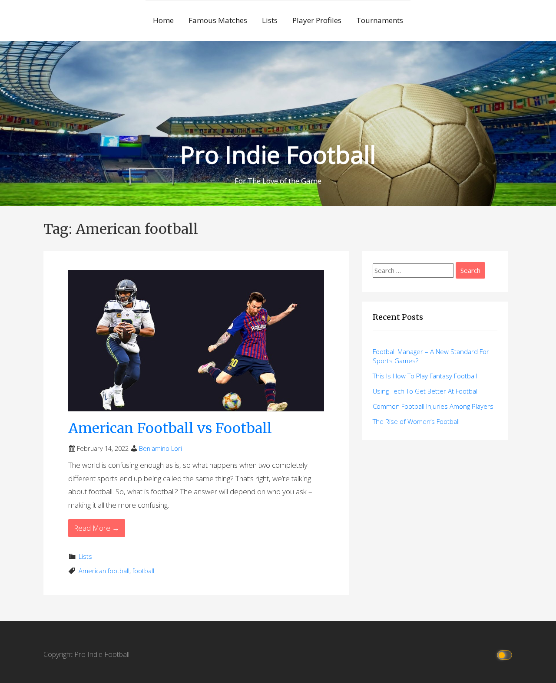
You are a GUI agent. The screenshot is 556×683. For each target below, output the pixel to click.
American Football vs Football (170, 428)
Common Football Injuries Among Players (433, 406)
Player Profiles (316, 20)
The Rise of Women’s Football (416, 421)
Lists (270, 20)
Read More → (96, 528)
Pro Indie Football (278, 154)
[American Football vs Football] (196, 340)
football (143, 571)
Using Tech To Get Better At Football (426, 391)
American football (104, 571)
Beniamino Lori (160, 448)
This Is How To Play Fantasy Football (425, 375)
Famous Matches (218, 20)
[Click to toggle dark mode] (505, 654)
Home (163, 20)
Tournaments (379, 20)
